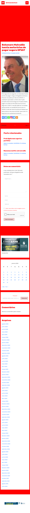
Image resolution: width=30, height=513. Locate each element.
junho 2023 (5, 425)
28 (22, 280)
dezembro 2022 (6, 441)
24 (7, 280)
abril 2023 (4, 430)
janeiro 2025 (5, 374)
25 (11, 280)
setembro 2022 (6, 449)
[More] (17, 117)
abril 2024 (4, 398)
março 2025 (5, 369)
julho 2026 (5, 326)
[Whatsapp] (8, 117)
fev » (7, 286)
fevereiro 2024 (5, 403)
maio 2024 (4, 395)
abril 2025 (4, 366)
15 (26, 274)
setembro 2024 (6, 385)
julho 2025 (5, 358)
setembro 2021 (6, 481)
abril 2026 (4, 334)
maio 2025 (4, 364)
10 (7, 274)
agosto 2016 (5, 483)
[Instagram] (11, 117)
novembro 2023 (6, 411)
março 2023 (5, 433)
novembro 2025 (6, 348)
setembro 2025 (6, 353)
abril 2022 (4, 462)
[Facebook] (3, 117)
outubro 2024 (5, 382)
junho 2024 (5, 393)
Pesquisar (15, 295)
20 (18, 277)
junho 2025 (5, 361)
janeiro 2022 (5, 470)
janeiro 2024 (5, 406)
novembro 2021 (6, 475)
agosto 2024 (5, 387)
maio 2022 (4, 459)
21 (22, 277)
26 (15, 280)
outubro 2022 (5, 446)
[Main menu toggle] (27, 2)
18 (11, 277)
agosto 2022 (5, 451)
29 (26, 280)
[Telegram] (14, 117)
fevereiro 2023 (5, 435)
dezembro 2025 (6, 345)
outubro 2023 (5, 414)
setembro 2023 (6, 417)
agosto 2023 (5, 419)
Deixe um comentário (8, 143)
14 (22, 274)
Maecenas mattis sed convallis (15, 151)
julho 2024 (5, 390)
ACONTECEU (16, 143)
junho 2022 (5, 457)
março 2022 (5, 465)
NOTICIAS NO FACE (11, 2)
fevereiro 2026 (5, 340)
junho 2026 (5, 329)
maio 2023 (5, 427)
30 (3, 282)
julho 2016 (4, 486)
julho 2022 (5, 454)
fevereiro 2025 (5, 372)
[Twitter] (6, 117)
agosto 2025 (5, 356)
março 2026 (5, 337)
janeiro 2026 (5, 342)
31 (7, 282)
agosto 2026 (5, 324)
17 (7, 277)
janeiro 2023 (5, 438)
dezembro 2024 (6, 377)
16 (3, 277)
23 (3, 280)
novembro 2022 (6, 443)
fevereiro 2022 (5, 467)
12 (14, 274)
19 (14, 277)
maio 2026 (5, 332)
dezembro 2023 (6, 409)
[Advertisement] (15, 21)
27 (18, 280)
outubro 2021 (5, 478)
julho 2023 (5, 422)
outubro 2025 (5, 350)
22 (26, 277)
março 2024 (5, 401)
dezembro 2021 (6, 473)
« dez (3, 286)
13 (18, 274)
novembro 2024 (6, 380)
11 (11, 274)
